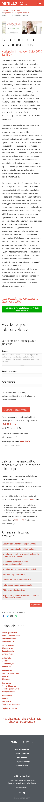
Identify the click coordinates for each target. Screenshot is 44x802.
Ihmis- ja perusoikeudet (11, 635)
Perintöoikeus (7, 670)
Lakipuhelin (6, 658)
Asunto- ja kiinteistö (9, 633)
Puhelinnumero (8, 382)
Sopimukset (6, 683)
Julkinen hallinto (8, 645)
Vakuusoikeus (7, 695)
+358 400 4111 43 (9, 424)
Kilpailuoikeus (7, 648)
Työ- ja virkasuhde (9, 686)
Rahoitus (5, 676)
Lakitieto (5, 10)
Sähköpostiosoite (9, 371)
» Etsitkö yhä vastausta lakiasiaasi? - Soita (22, 308)
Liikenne (5, 661)
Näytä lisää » (36, 605)
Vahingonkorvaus (8, 691)
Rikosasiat (5, 679)
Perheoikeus (15, 10)
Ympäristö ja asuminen (11, 704)
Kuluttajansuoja (8, 651)
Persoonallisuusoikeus (10, 673)
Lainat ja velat (7, 654)
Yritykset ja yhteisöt (9, 708)
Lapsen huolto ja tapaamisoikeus (16, 13)
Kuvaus (5, 351)
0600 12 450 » (22, 310)
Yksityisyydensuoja (22, 761)
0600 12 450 (25, 441)
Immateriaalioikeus (9, 638)
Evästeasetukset (22, 765)
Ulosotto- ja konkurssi (10, 689)
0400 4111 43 (30, 499)
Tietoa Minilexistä (22, 749)
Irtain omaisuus (8, 641)
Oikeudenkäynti (8, 663)
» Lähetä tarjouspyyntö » (15, 409)
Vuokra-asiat (6, 701)
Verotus (5, 698)
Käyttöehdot (22, 757)
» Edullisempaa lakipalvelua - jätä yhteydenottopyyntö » (22, 720)
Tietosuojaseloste (22, 753)
